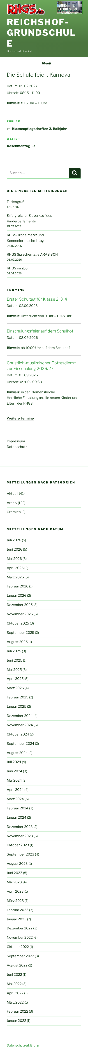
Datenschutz (17, 447)
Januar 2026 (16, 596)
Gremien (14, 512)
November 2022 (20, 938)
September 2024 (20, 744)
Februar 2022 (17, 1011)
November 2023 (20, 836)
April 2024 (15, 790)
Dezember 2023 (20, 827)
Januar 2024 (16, 818)
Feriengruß (15, 202)
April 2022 (15, 993)
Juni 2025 (14, 660)
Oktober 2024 (18, 734)
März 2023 (15, 901)
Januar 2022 (16, 1021)
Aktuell (12, 494)
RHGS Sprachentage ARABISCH (32, 254)
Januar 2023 (16, 919)
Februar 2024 (17, 808)
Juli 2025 (14, 651)
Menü (46, 63)
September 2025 (20, 633)
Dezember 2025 (20, 605)
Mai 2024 (14, 780)
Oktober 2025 (18, 623)
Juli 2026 (14, 540)
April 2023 (15, 891)
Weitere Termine (20, 418)
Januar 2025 (16, 707)
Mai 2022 (14, 984)
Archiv (12, 503)
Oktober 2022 (18, 947)
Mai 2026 (14, 559)
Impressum (16, 441)
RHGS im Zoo (17, 268)
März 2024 (15, 799)
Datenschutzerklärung (23, 1045)
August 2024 (17, 753)
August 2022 (17, 965)
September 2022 (20, 956)
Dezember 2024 (20, 716)
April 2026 (15, 568)
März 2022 (15, 1002)
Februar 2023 (17, 910)
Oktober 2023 (18, 845)
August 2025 (17, 642)
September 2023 (20, 854)
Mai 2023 (14, 882)
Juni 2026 (14, 549)
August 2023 (17, 864)
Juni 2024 (14, 771)
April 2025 (15, 679)
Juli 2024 (14, 762)
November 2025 (20, 614)
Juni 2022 (14, 975)
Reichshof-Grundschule (41, 33)
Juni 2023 (14, 873)
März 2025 (15, 688)
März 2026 (15, 577)
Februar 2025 (17, 697)
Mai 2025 (14, 670)
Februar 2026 (17, 586)
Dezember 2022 (19, 928)
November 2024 (20, 725)
